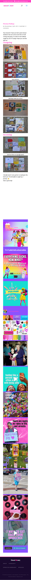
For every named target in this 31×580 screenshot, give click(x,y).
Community (12, 563)
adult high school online (17, 250)
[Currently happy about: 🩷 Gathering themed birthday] (15, 456)
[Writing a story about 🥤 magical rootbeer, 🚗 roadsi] (15, 533)
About (5, 563)
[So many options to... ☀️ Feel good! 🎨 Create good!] (15, 327)
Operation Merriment (9, 567)
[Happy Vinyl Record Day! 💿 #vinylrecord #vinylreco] (15, 507)
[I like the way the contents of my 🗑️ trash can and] (15, 404)
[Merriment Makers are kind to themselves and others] (15, 481)
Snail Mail (21, 26)
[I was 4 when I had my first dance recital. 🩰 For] (15, 353)
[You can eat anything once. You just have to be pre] (15, 430)
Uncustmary (15, 560)
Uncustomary (8, 26)
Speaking (21, 567)
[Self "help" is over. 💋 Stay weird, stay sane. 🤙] (15, 379)
